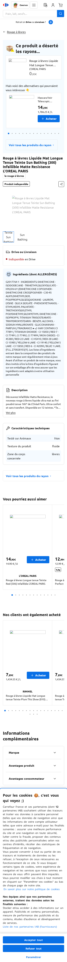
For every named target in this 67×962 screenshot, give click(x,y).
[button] (34, 5)
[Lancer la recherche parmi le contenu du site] (60, 13)
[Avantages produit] (54, 765)
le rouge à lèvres (14, 175)
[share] (61, 184)
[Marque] (54, 752)
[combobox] (33, 13)
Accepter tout (33, 940)
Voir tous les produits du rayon (30, 145)
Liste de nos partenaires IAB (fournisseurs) (30, 926)
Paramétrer (33, 957)
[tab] (8, 236)
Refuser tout (34, 948)
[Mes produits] (45, 5)
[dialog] (33, 875)
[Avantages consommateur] (54, 778)
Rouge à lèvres (16, 32)
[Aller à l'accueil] (6, 5)
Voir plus (11, 412)
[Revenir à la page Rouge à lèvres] (4, 31)
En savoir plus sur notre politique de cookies (32, 889)
